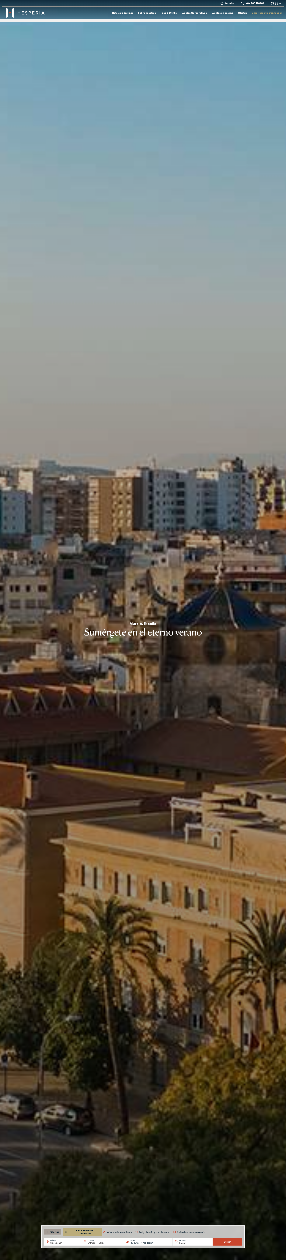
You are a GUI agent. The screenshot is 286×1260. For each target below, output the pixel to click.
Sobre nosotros (147, 12)
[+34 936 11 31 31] (242, 3)
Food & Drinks (169, 12)
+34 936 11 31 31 (255, 3)
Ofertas (242, 12)
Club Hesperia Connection (267, 12)
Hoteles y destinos (122, 12)
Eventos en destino (222, 12)
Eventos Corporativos (194, 12)
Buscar (227, 1241)
